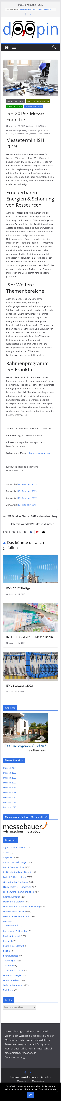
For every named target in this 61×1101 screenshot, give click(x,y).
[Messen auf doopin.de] (6, 47)
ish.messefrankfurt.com (39, 453)
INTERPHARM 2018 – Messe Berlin (29, 637)
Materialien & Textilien (14, 911)
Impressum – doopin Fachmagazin (24, 1077)
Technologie (9, 960)
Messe (33, 133)
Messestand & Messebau (15, 931)
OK (30, 1094)
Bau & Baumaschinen (15, 101)
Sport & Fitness (10, 955)
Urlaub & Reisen (11, 980)
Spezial (6, 950)
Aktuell (6, 852)
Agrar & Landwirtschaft (14, 847)
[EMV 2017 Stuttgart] (30, 556)
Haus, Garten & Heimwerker (38, 101)
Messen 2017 (9, 797)
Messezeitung (38, 1081)
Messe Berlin (12, 925)
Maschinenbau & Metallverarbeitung (21, 906)
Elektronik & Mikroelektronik (17, 872)
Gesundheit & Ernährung (15, 882)
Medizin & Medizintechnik (16, 916)
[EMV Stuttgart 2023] (30, 654)
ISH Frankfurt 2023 (27, 491)
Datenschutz (46, 1077)
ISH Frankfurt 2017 (27, 498)
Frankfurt (33, 130)
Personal (7, 941)
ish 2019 (9, 133)
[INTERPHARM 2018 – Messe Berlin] (30, 605)
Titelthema (8, 965)
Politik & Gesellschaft (13, 945)
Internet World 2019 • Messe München (32, 524)
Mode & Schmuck (11, 936)
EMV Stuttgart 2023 (19, 686)
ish (47, 130)
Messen (7, 921)
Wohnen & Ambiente (34, 106)
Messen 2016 (9, 802)
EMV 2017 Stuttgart (19, 588)
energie (25, 130)
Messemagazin (23, 1081)
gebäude (41, 130)
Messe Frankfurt (43, 133)
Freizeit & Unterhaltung (15, 877)
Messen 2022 (9, 777)
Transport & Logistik (13, 970)
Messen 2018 (9, 792)
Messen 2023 (9, 772)
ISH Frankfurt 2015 (27, 504)
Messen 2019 (9, 787)
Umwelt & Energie (14, 106)
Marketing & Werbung (14, 901)
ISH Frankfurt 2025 (27, 484)
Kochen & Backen (11, 896)
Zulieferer (8, 990)
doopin (31, 126)
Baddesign (17, 130)
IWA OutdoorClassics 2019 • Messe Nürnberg (32, 516)
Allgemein (8, 857)
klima (27, 133)
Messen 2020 (9, 782)
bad (10, 130)
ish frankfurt (19, 133)
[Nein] (57, 1091)
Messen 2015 (9, 807)
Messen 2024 (9, 767)
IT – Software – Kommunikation (18, 891)
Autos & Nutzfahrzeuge (14, 862)
